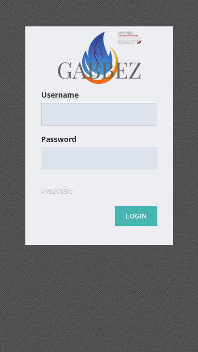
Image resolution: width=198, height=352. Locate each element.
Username (60, 95)
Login (136, 216)
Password (59, 139)
